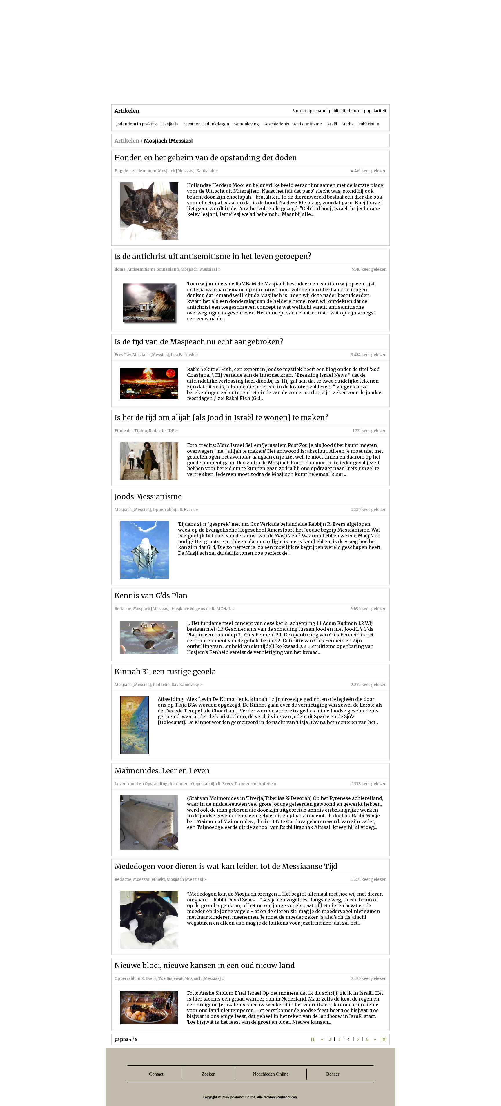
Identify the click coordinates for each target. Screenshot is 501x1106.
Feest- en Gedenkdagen (206, 124)
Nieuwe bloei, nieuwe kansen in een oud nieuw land (205, 965)
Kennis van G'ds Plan (151, 595)
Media (348, 124)
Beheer (332, 1074)
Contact (156, 1074)
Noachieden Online (270, 1074)
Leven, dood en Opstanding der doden (152, 783)
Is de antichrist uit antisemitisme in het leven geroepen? (213, 256)
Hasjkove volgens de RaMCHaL (201, 608)
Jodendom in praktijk (136, 124)
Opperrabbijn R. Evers (174, 509)
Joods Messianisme (148, 496)
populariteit (375, 110)
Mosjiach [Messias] (176, 170)
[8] (383, 1039)
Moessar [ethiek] (149, 879)
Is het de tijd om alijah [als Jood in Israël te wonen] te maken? (221, 417)
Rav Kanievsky (185, 684)
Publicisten (368, 124)
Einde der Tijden (131, 430)
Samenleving (246, 124)
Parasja (254, 92)
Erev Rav (123, 354)
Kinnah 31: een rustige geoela (165, 671)
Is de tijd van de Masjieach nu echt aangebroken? (199, 341)
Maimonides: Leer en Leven (162, 770)
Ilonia (120, 269)
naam (319, 110)
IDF (170, 430)
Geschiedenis (276, 124)
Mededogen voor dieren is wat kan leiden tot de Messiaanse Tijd (226, 866)
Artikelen (182, 92)
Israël (331, 124)
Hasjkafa (170, 124)
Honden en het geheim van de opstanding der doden (206, 157)
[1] (313, 1039)
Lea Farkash (182, 354)
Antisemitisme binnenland (153, 269)
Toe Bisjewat (170, 978)
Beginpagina (132, 92)
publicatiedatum (344, 110)
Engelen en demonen (135, 170)
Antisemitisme (307, 124)
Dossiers (219, 92)
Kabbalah (205, 170)
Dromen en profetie (254, 783)
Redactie (157, 430)
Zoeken (208, 1074)
